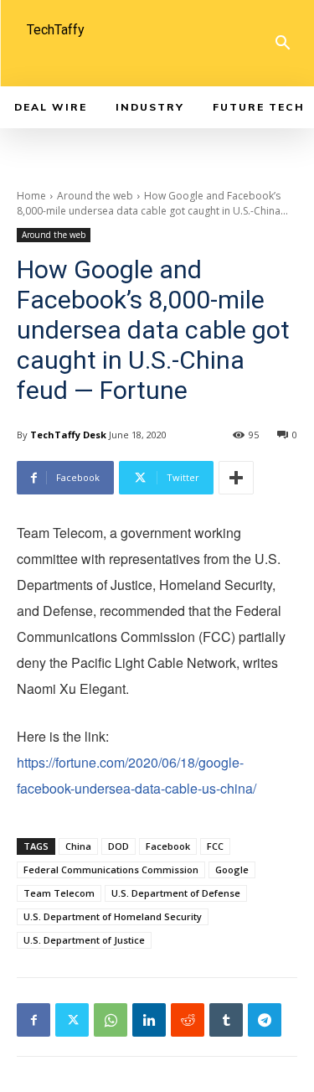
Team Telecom (59, 893)
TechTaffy (56, 30)
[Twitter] (72, 1020)
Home (31, 196)
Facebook (168, 846)
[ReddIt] (187, 1020)
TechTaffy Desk (68, 434)
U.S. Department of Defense (175, 893)
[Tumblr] (226, 1020)
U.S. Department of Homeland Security (112, 916)
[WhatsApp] (110, 1020)
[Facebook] (33, 1020)
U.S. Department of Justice (84, 940)
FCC (215, 846)
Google (232, 869)
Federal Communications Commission (110, 869)
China (78, 846)
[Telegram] (264, 1020)
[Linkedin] (149, 1020)
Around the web (95, 196)
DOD (118, 846)
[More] (236, 477)
